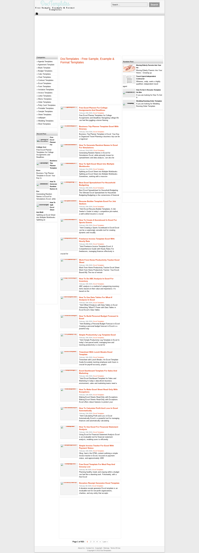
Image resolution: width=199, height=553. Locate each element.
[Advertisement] (99, 35)
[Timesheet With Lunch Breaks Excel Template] (69, 351)
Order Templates (44, 102)
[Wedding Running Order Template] (129, 103)
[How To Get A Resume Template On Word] (129, 92)
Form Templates (44, 86)
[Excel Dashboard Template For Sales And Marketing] (69, 370)
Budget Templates (45, 71)
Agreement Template (46, 65)
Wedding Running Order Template (149, 101)
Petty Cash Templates (47, 105)
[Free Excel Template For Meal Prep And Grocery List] (69, 464)
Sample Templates (45, 111)
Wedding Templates (46, 121)
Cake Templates (44, 74)
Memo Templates (45, 99)
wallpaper (41, 118)
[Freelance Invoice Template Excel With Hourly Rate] (69, 238)
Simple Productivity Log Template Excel (97, 335)
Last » (105, 542)
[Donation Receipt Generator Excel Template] (69, 482)
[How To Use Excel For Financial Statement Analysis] (69, 426)
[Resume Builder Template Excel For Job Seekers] (69, 201)
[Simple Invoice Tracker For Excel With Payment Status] (69, 445)
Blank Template (44, 68)
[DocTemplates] (55, 10)
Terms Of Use (115, 548)
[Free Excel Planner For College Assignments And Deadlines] (69, 107)
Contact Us (90, 548)
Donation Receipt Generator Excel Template (99, 483)
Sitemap (106, 548)
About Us (81, 548)
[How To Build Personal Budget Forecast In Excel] (69, 315)
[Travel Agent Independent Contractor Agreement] (129, 83)
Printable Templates (46, 108)
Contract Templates (45, 80)
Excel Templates (98, 113)
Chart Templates (44, 77)
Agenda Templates (45, 61)
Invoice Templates (45, 93)
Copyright (98, 548)
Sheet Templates (44, 115)
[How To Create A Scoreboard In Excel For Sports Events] (69, 219)
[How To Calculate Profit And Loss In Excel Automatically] (69, 407)
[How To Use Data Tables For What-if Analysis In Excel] (69, 297)
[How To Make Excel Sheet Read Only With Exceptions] (69, 389)
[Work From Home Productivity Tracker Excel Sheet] (69, 259)
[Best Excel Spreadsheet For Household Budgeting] (69, 182)
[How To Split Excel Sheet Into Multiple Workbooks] (69, 163)
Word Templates (44, 124)
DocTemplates (106, 551)
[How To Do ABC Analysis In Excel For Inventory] (69, 278)
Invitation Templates (46, 90)
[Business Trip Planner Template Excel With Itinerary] (69, 126)
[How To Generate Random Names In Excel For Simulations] (69, 144)
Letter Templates (44, 96)
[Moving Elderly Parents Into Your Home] (129, 71)
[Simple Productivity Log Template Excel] (69, 334)
